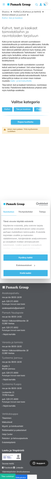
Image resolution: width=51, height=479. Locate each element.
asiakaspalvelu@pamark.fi (13, 308)
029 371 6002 (12, 328)
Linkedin (19, 468)
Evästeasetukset (24, 265)
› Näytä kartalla (8, 335)
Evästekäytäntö (9, 443)
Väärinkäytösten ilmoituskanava (16, 472)
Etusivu (6, 12)
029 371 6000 (12, 302)
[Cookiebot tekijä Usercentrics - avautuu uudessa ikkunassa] (36, 204)
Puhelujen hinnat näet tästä (13, 304)
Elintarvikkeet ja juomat (14, 15)
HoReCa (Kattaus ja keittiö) (27, 12)
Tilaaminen (6, 418)
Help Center (7, 434)
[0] (44, 4)
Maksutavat (7, 422)
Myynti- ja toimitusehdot (12, 426)
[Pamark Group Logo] (18, 4)
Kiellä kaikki (25, 273)
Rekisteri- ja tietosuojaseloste (15, 439)
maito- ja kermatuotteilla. (21, 81)
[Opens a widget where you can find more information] (39, 463)
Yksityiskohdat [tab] (25, 211)
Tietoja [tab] (42, 211)
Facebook (8, 468)
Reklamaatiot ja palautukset (14, 430)
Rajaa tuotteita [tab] (25, 122)
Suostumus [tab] (8, 211)
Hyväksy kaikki (25, 257)
